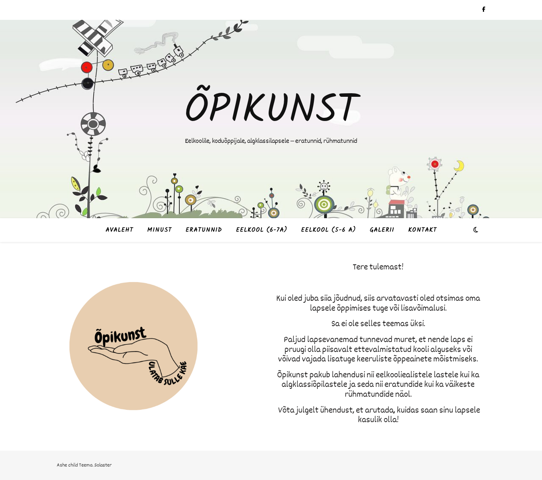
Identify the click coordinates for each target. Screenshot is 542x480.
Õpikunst (271, 111)
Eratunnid (204, 230)
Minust (159, 230)
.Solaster (102, 465)
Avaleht (119, 230)
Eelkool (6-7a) (261, 230)
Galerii (382, 230)
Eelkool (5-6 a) (328, 230)
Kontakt (422, 230)
